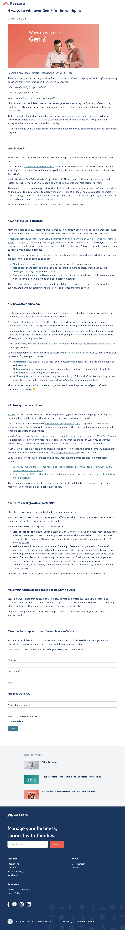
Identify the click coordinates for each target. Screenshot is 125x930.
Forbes (30, 321)
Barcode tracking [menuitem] (15, 871)
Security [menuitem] (75, 867)
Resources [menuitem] (13, 884)
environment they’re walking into (62, 423)
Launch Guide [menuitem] (13, 893)
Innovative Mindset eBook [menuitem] (19, 889)
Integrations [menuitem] (13, 864)
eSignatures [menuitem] (13, 867)
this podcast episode (67, 452)
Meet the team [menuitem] (78, 864)
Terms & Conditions (85, 921)
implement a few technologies (53, 343)
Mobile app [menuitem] (12, 875)
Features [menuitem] (12, 858)
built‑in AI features (75, 352)
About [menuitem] (75, 858)
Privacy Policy (65, 921)
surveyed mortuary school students (80, 115)
